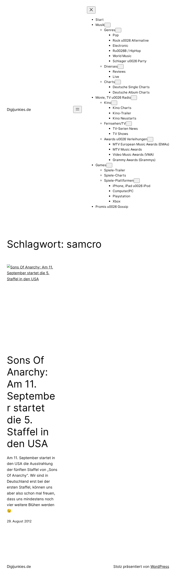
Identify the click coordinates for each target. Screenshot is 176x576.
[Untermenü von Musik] (108, 25)
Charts (109, 82)
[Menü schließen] (91, 10)
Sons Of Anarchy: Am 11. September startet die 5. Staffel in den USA (31, 401)
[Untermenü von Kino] (114, 103)
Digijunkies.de (19, 109)
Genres (109, 30)
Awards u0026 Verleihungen (125, 139)
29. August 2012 (19, 521)
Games (101, 165)
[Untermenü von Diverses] (121, 66)
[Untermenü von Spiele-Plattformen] (137, 180)
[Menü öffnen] (77, 109)
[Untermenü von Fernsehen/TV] (129, 123)
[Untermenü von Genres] (118, 30)
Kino (107, 103)
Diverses (111, 66)
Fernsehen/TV (115, 123)
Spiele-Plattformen (119, 180)
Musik (100, 25)
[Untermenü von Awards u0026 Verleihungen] (150, 139)
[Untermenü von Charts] (118, 82)
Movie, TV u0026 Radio (113, 97)
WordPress (159, 566)
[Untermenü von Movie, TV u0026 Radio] (134, 97)
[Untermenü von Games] (109, 165)
